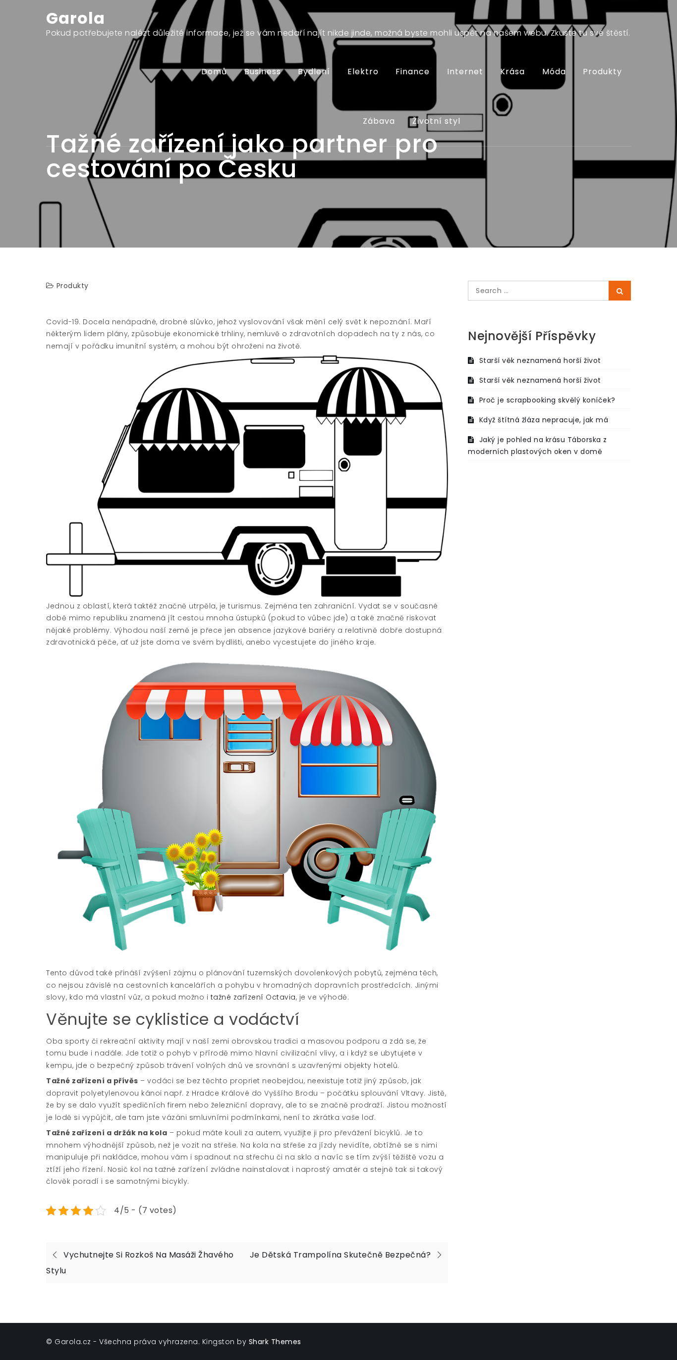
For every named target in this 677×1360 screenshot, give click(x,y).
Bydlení (314, 71)
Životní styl (436, 121)
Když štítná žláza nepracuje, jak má (543, 420)
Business (262, 71)
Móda (554, 71)
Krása (512, 71)
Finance (412, 71)
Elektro (363, 71)
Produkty (602, 71)
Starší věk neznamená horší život (540, 360)
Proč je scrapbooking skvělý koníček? (547, 400)
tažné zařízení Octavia (253, 997)
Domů (214, 71)
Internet (465, 71)
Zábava (379, 121)
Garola (75, 18)
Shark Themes (275, 1342)
